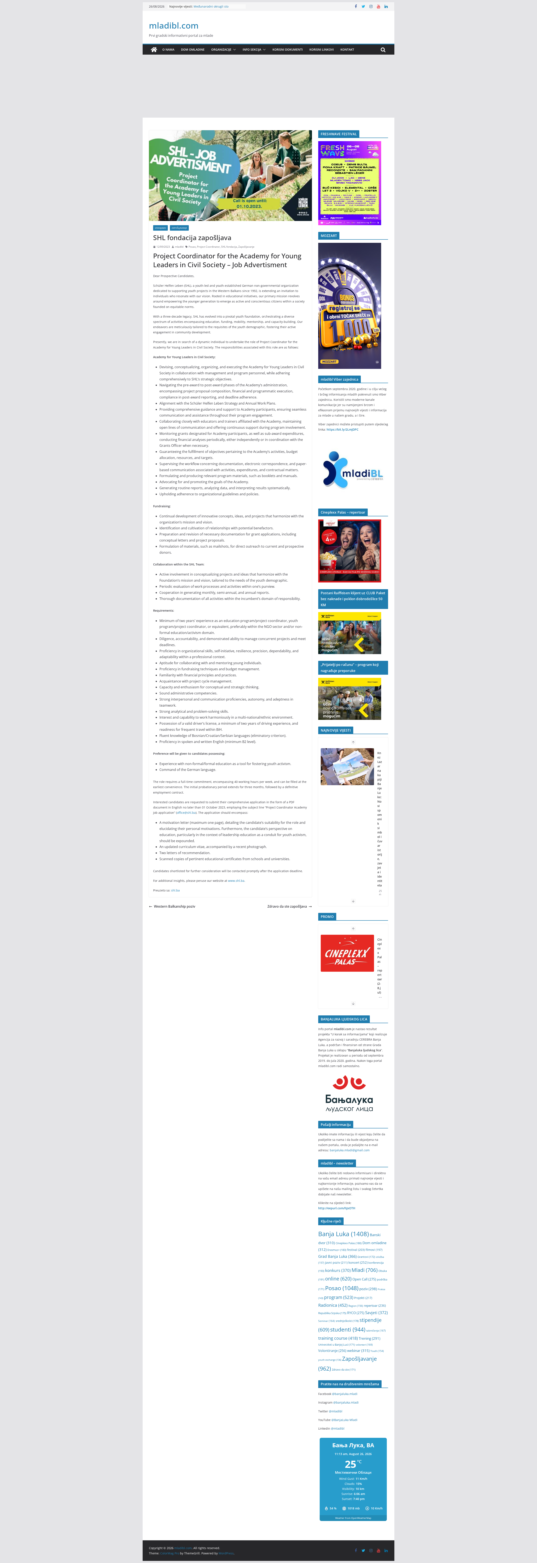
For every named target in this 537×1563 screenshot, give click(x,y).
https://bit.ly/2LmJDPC (342, 429)
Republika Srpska (332, 1313)
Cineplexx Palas (349, 1243)
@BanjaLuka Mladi (344, 1420)
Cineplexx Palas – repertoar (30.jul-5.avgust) (379, 972)
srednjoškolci (347, 1321)
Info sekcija (252, 49)
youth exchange (329, 1359)
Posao (192, 246)
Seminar (326, 1321)
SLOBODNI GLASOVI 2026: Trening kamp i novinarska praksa (217, 8)
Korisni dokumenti (287, 49)
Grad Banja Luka (337, 1256)
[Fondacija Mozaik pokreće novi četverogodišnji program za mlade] (347, 766)
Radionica (333, 1305)
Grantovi (366, 1257)
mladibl (179, 246)
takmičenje (376, 1330)
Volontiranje (332, 1350)
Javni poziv (336, 1263)
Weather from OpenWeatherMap (353, 1518)
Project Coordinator (208, 246)
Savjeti (376, 1312)
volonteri (364, 1344)
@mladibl (335, 1411)
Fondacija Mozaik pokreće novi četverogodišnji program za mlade (379, 806)
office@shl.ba (186, 813)
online (338, 1278)
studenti (347, 1329)
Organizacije (221, 49)
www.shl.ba (236, 881)
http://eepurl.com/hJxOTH (336, 1208)
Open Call (364, 1279)
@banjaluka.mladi (344, 1394)
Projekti (363, 1298)
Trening (369, 1338)
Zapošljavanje (179, 227)
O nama (168, 49)
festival (356, 1250)
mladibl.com (174, 25)
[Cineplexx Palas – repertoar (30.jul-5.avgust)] (347, 953)
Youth (377, 1351)
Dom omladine (193, 49)
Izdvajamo (160, 227)
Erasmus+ (336, 1250)
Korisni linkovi (321, 49)
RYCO (355, 1313)
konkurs (338, 1270)
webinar (358, 1350)
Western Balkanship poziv (174, 906)
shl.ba (175, 890)
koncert (358, 1262)
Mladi (365, 1270)
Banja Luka (343, 1234)
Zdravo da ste (344, 1369)
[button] (233, 50)
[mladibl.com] (154, 50)
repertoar (375, 1305)
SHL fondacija (229, 246)
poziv (368, 1288)
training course (338, 1338)
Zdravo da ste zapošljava (287, 906)
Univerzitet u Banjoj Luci (336, 1344)
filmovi (374, 1250)
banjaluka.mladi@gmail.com (350, 1150)
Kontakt (347, 49)
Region (355, 1305)
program (338, 1297)
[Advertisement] (268, 86)
